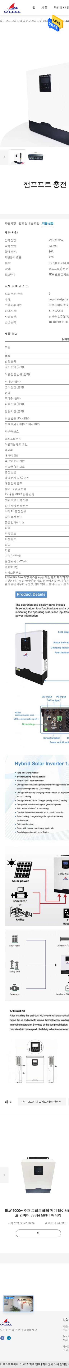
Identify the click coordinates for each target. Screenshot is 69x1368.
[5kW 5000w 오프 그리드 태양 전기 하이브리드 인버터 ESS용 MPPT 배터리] (38, 1175)
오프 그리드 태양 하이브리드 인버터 (26, 20)
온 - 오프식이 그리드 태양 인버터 (41, 1101)
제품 (44, 7)
